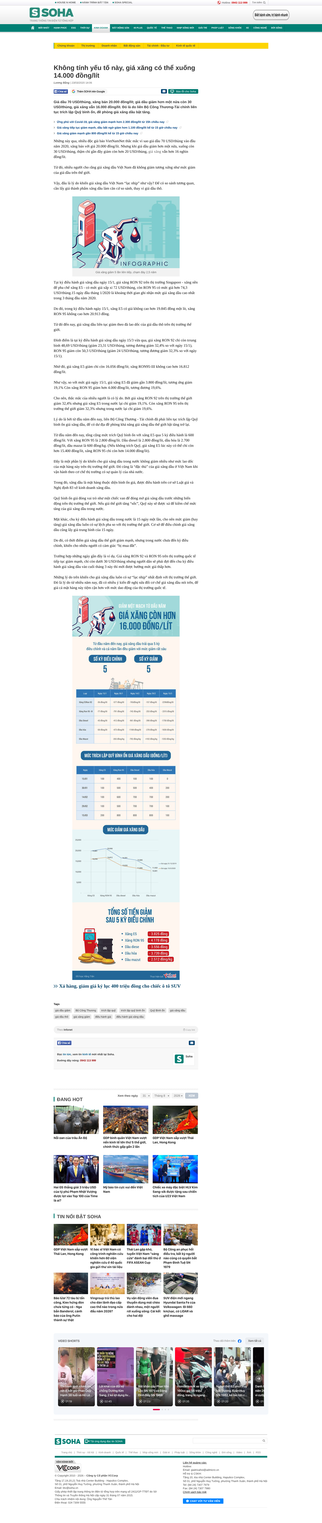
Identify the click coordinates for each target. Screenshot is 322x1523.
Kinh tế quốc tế (185, 45)
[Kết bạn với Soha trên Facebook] (179, 1059)
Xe (247, 28)
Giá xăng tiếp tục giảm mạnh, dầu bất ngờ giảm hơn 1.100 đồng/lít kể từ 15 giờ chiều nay (117, 127)
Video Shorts (69, 1341)
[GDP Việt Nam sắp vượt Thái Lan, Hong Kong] (175, 1120)
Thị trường (88, 45)
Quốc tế (152, 28)
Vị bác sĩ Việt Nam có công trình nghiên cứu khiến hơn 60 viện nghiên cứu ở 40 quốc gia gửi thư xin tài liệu (106, 1258)
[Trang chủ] (52, 14)
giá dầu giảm (62, 1010)
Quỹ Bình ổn (157, 1010)
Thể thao (166, 28)
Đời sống (276, 28)
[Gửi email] (164, 91)
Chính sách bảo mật (194, 1492)
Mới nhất (43, 28)
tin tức (67, 1054)
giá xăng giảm (82, 1016)
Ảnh (249, 1452)
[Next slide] (258, 1378)
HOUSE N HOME (66, 2)
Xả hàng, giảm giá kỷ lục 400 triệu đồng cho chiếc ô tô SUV (120, 986)
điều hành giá (103, 1016)
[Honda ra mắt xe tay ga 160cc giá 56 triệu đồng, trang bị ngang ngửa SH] (193, 1376)
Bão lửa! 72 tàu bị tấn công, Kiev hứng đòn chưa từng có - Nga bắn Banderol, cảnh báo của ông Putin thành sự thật (69, 1309)
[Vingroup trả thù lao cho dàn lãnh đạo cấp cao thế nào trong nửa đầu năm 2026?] (107, 1283)
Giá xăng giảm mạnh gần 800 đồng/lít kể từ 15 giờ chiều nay (98, 133)
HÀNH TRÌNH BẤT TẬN (95, 2)
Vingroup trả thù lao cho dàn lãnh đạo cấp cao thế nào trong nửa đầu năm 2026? (106, 1304)
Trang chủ (66, 1452)
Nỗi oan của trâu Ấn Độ (70, 1138)
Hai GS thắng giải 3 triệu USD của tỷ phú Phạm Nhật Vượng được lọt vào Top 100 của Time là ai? (76, 1193)
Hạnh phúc (60, 28)
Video (239, 1452)
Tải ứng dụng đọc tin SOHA (106, 1441)
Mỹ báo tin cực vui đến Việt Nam (123, 1189)
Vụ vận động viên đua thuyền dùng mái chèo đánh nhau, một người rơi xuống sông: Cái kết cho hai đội (144, 1307)
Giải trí (202, 28)
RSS (258, 1452)
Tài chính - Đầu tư (158, 45)
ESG (73, 28)
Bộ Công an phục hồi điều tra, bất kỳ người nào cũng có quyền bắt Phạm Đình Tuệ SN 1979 (180, 1258)
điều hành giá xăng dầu (130, 1016)
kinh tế (86, 1054)
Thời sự (84, 28)
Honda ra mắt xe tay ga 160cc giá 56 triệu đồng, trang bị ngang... (192, 1391)
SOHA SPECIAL (124, 2)
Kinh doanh (101, 28)
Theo (126, 1029)
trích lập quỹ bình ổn (133, 1010)
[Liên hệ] (192, 1043)
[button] (156, 1409)
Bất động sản (120, 28)
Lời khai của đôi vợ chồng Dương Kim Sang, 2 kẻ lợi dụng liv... (114, 1391)
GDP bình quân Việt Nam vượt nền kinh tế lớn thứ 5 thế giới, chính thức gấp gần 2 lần (125, 1142)
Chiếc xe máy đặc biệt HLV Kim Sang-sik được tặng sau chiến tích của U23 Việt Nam (175, 1191)
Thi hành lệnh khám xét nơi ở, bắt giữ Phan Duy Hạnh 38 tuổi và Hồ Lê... (76, 1391)
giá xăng (155, 151)
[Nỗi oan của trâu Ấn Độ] (76, 1120)
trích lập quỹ (108, 1010)
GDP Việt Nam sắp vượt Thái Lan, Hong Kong (173, 1140)
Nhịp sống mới (185, 28)
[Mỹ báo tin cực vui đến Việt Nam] (125, 1169)
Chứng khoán (65, 45)
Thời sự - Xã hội (85, 1452)
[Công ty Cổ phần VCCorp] (108, 1466)
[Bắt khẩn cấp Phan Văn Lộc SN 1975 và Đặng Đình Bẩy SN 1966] (154, 1376)
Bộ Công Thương (86, 1010)
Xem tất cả (254, 1341)
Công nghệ (260, 28)
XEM (192, 1095)
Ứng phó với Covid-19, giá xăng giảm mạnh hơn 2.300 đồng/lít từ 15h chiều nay (111, 122)
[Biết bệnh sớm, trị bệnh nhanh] (271, 14)
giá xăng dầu (177, 1010)
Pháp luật (217, 28)
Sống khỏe (235, 28)
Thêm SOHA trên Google (91, 91)
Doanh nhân (109, 45)
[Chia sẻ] (61, 91)
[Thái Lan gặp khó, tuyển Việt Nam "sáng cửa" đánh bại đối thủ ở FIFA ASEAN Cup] (144, 1234)
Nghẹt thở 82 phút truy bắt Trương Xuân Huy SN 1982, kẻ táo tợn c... (231, 1391)
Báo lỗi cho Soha (186, 91)
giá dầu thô (61, 1016)
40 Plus (138, 28)
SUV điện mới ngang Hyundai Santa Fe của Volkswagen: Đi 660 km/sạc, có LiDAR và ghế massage (179, 1307)
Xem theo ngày (128, 1095)
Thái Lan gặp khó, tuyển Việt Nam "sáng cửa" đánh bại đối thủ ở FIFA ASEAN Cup (144, 1256)
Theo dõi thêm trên (224, 1341)
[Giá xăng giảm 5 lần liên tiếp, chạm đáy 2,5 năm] (126, 232)
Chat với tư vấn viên (205, 1501)
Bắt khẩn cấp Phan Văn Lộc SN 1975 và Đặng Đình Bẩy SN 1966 (153, 1391)
